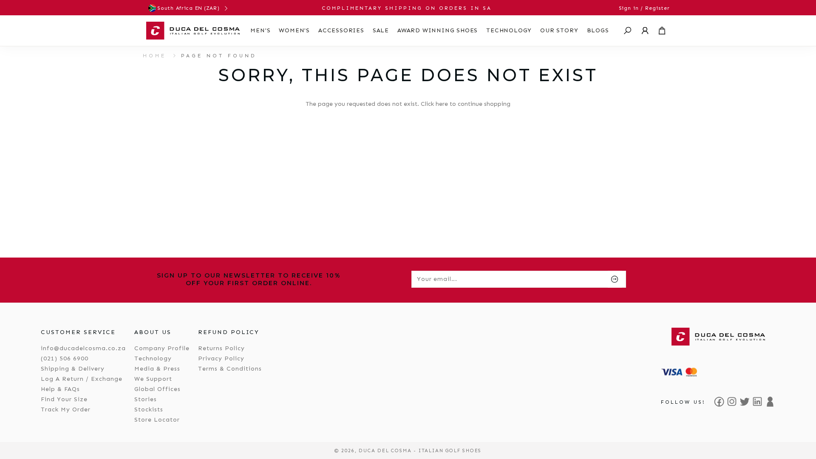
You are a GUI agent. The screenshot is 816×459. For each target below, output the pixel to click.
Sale (381, 30)
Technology (509, 30)
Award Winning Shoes (437, 30)
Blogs (598, 30)
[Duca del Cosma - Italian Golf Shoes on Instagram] (732, 402)
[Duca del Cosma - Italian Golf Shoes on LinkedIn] (757, 402)
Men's (260, 30)
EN (198, 8)
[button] (628, 30)
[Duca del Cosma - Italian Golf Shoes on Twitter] (745, 402)
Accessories (341, 30)
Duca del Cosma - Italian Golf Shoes (420, 450)
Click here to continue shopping (465, 104)
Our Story (559, 30)
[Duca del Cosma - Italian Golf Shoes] (193, 31)
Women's (294, 30)
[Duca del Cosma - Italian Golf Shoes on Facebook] (719, 402)
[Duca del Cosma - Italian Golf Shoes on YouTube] (770, 402)
